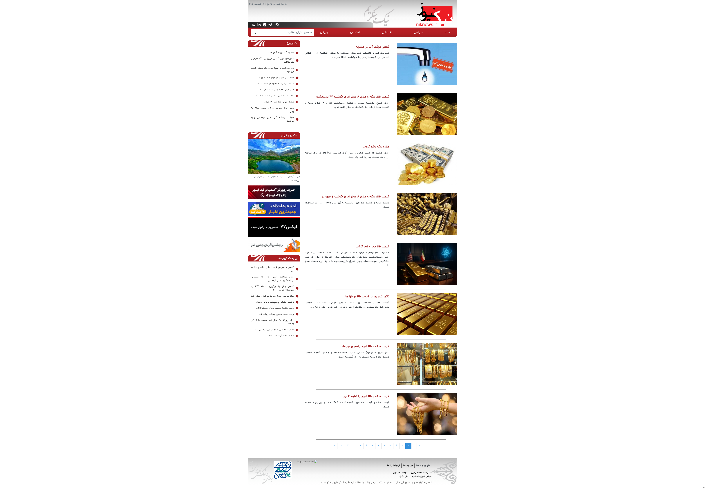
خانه (447, 32)
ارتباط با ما (393, 466)
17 (347, 445)
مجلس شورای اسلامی (421, 476)
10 (360, 445)
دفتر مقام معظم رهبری (421, 472)
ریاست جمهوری (399, 472)
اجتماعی (355, 32)
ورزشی (324, 32)
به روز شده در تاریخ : (276, 4)
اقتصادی (387, 32)
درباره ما (408, 466)
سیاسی (418, 32)
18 (341, 445)
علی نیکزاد (403, 476)
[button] (251, 156)
